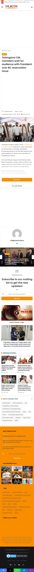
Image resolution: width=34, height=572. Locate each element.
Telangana (18, 417)
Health (24, 411)
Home (4, 50)
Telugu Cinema (26, 417)
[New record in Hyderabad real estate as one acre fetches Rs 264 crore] (6, 469)
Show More (16, 179)
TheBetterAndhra (8, 111)
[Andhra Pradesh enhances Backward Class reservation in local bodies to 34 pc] (25, 379)
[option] (17, 257)
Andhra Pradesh (6, 403)
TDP (3, 510)
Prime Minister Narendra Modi (15, 414)
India (29, 411)
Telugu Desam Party (7, 420)
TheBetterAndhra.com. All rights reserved (17, 552)
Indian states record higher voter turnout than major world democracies (8, 387)
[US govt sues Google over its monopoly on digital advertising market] (6, 475)
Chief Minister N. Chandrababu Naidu (11, 408)
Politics (4, 414)
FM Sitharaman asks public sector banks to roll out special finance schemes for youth (25, 368)
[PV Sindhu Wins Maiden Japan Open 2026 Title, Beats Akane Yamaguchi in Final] (28, 481)
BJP (26, 403)
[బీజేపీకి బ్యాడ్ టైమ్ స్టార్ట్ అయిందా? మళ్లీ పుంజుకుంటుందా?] (28, 475)
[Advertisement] (17, 29)
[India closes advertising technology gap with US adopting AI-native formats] (28, 469)
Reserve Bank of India (7, 417)
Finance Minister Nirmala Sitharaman (11, 411)
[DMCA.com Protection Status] (17, 557)
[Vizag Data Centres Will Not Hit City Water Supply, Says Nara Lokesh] (8, 360)
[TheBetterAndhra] (11, 7)
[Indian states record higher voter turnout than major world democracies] (8, 379)
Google (24, 501)
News (9, 50)
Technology (23, 560)
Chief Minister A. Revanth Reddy (10, 406)
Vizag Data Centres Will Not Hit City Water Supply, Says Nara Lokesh (8, 368)
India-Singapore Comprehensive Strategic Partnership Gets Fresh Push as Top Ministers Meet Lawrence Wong (16, 261)
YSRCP (16, 420)
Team (17, 560)
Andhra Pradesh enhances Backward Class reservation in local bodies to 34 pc (24, 387)
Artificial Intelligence (17, 403)
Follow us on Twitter (10, 518)
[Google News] (17, 186)
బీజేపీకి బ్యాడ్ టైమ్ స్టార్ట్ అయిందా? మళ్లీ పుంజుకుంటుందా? (17, 2)
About (13, 560)
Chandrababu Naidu (7, 495)
